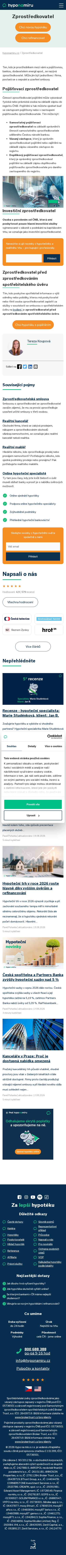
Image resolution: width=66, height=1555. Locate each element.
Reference (13, 1250)
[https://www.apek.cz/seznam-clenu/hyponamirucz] (33, 1544)
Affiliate (12, 1257)
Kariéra (11, 1228)
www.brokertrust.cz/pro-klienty (33, 1417)
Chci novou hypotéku (33, 27)
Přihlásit (52, 258)
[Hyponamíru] (18, 5)
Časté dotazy (15, 1221)
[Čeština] (28, 1388)
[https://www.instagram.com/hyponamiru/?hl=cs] (26, 1197)
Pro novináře (45, 1244)
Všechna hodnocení (20, 602)
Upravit (31, 815)
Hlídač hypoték (15, 1244)
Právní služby (15, 1263)
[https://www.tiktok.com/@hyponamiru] (46, 1197)
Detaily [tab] (32, 746)
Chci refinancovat (33, 38)
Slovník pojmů (46, 1221)
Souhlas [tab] (12, 746)
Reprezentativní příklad (47, 1228)
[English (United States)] (37, 1388)
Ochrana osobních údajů (48, 1250)
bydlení (17, 309)
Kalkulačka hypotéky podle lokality (49, 1264)
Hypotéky (13, 1234)
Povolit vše (33, 804)
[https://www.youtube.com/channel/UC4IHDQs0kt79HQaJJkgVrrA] (33, 1197)
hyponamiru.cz (11, 52)
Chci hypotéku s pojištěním (33, 324)
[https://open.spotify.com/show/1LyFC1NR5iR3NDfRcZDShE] (39, 1197)
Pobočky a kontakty (33, 1368)
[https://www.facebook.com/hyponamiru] (19, 1197)
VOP (41, 1257)
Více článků (33, 646)
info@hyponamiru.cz (33, 1360)
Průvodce (43, 1234)
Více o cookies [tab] (53, 746)
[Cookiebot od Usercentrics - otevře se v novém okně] (47, 737)
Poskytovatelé (15, 1239)
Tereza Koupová (38, 341)
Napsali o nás (45, 1239)
